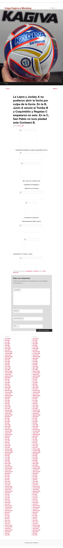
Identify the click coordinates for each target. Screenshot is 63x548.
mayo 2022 (7, 421)
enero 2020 (7, 465)
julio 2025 (7, 360)
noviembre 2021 (8, 431)
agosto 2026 (7, 338)
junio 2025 (7, 361)
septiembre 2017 (9, 510)
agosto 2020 (7, 454)
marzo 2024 (7, 385)
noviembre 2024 (8, 372)
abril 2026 (7, 345)
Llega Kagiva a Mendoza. (18, 8)
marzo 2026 (7, 347)
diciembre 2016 (8, 525)
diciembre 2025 (8, 351)
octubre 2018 (8, 489)
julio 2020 (7, 455)
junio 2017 (7, 515)
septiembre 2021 (9, 434)
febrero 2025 (8, 368)
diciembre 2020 (8, 449)
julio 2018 (7, 494)
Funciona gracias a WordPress (31, 542)
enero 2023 (7, 408)
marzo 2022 (7, 424)
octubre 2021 (8, 433)
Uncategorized (29, 271)
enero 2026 (7, 350)
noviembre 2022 (8, 411)
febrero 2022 (8, 426)
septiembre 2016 (9, 530)
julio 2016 (7, 533)
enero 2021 (7, 447)
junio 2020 (7, 457)
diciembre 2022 (8, 410)
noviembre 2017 (8, 507)
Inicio (6, 83)
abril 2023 (7, 403)
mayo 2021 (7, 441)
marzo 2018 (7, 501)
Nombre (16, 311)
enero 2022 (7, 428)
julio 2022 (7, 418)
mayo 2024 (7, 382)
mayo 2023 (7, 402)
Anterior (7, 88)
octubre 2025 (8, 355)
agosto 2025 (7, 358)
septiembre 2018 (9, 491)
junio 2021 (7, 439)
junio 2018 (7, 496)
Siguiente (55, 88)
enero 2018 (7, 504)
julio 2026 (7, 340)
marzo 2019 (7, 481)
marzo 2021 (7, 444)
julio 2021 (7, 437)
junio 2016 (7, 535)
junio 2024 (7, 381)
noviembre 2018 (8, 488)
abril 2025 (7, 364)
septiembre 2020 (9, 452)
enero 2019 (7, 484)
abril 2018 (7, 499)
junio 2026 (7, 342)
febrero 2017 (8, 522)
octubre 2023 (8, 394)
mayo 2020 (7, 458)
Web (15, 326)
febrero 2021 (8, 445)
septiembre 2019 (9, 471)
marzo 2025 (7, 366)
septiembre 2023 (9, 395)
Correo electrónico (18, 318)
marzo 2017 (7, 520)
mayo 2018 (7, 497)
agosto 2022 (7, 416)
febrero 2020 (8, 463)
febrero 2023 (8, 407)
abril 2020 (7, 460)
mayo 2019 (7, 478)
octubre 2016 (8, 528)
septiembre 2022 (9, 415)
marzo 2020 (7, 462)
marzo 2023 (7, 405)
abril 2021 (7, 442)
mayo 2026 (7, 343)
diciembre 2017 (8, 505)
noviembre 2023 (8, 392)
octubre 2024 (8, 374)
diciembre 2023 (8, 390)
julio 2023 (7, 398)
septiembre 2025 (9, 356)
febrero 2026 (8, 348)
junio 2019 (7, 476)
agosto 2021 (7, 436)
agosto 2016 (7, 531)
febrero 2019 (8, 483)
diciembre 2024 (8, 371)
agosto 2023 (7, 397)
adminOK (36, 271)
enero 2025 (7, 369)
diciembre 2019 (8, 466)
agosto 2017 (7, 512)
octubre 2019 (8, 470)
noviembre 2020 (8, 450)
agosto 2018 (7, 492)
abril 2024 (7, 384)
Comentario (17, 290)
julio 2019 (7, 475)
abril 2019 (7, 479)
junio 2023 (7, 400)
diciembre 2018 (8, 486)
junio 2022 (7, 420)
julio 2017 (7, 514)
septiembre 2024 (9, 376)
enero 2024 (7, 389)
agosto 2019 (7, 473)
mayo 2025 (7, 363)
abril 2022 (7, 423)
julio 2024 (7, 379)
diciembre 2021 (8, 429)
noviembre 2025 (8, 353)
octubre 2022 (8, 413)
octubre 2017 (8, 509)
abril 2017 (7, 518)
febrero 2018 (8, 502)
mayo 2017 (7, 517)
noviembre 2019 (8, 468)
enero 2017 (7, 523)
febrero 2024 (8, 387)
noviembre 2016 (8, 527)
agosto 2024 (7, 377)
